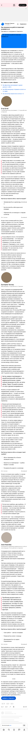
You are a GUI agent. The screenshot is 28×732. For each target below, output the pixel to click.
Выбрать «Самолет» (9, 698)
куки (10, 725)
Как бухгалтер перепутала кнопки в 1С (13, 93)
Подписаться (23, 24)
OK (24, 725)
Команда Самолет (9, 23)
